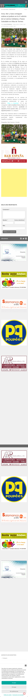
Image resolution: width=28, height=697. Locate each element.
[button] (25, 665)
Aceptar (14, 682)
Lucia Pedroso (8, 24)
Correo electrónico (19, 219)
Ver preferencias (14, 691)
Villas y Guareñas (12, 103)
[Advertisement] (14, 182)
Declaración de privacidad (18, 694)
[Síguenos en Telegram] (26, 238)
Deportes (12, 9)
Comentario (6, 208)
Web (4, 224)
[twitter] (23, 238)
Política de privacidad (8, 661)
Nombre (5, 219)
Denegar (14, 687)
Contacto (5, 643)
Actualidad (4, 9)
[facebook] (21, 238)
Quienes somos (7, 652)
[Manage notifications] (24, 693)
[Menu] (26, 2)
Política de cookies (8, 694)
